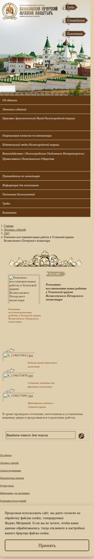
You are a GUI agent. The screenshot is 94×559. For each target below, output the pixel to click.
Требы (70, 7)
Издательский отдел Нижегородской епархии (30, 144)
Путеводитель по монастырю (21, 176)
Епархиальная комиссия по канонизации (27, 135)
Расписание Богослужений (18, 194)
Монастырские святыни (12, 478)
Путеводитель (76, 20)
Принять (47, 545)
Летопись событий (14, 109)
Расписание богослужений (13, 500)
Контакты (9, 212)
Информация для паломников (20, 185)
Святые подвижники (10, 470)
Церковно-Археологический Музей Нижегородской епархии (38, 118)
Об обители (9, 100)
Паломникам (75, 33)
